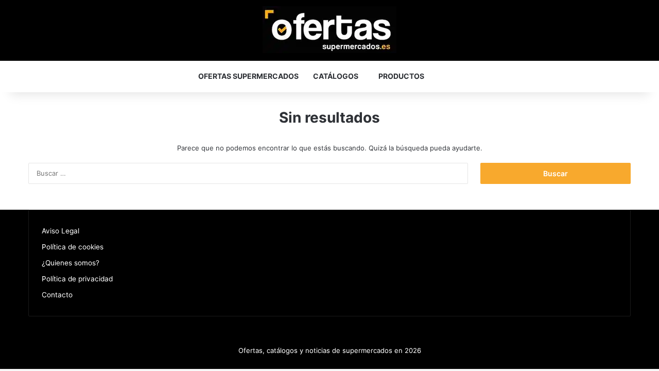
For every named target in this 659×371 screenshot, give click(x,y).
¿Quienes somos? (70, 263)
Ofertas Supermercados (248, 76)
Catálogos (335, 76)
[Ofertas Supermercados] (329, 29)
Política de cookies (72, 247)
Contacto (57, 295)
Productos (401, 76)
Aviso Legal (60, 231)
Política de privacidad (77, 279)
